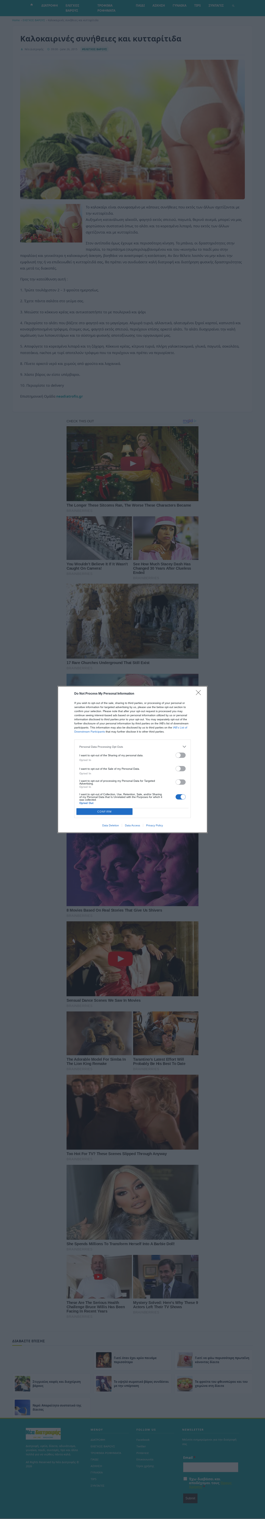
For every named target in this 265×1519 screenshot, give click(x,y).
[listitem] (132, 747)
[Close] (199, 694)
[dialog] (132, 759)
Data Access (132, 825)
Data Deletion (110, 825)
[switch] (181, 755)
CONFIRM (104, 811)
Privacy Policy (154, 825)
